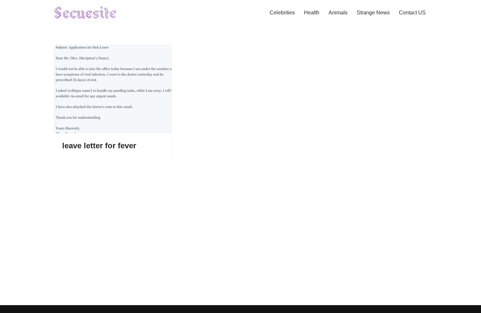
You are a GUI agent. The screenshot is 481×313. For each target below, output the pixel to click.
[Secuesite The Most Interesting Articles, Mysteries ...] (85, 12)
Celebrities (282, 12)
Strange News (373, 12)
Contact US (412, 12)
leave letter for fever (99, 145)
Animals (338, 12)
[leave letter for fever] (113, 89)
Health (311, 12)
